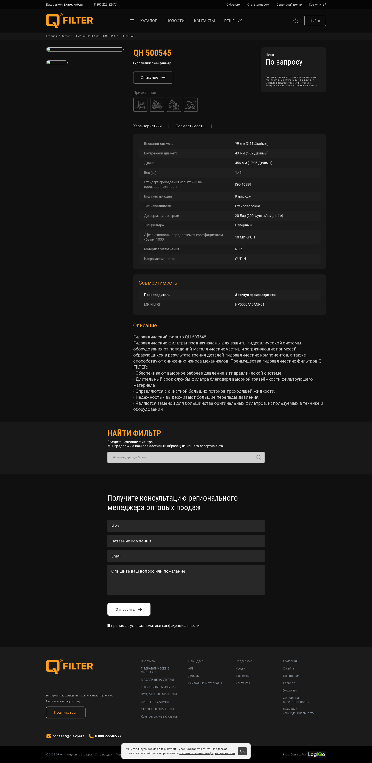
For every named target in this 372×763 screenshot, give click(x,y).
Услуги (240, 668)
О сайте (288, 668)
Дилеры (193, 676)
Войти (315, 21)
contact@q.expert (68, 736)
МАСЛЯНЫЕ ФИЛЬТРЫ (157, 680)
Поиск (119, 754)
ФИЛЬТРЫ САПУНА (155, 702)
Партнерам (291, 676)
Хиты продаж (103, 754)
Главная (51, 36)
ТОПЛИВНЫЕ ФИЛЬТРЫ (158, 687)
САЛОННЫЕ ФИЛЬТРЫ (157, 709)
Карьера (289, 683)
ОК (242, 751)
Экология (290, 690)
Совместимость (190, 126)
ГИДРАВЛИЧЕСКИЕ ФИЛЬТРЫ (95, 36)
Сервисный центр (289, 4)
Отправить (125, 609)
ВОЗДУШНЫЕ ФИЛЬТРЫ (159, 694)
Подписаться (66, 712)
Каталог (148, 21)
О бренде (233, 4)
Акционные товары (79, 754)
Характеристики (147, 126)
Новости (175, 21)
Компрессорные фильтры (159, 716)
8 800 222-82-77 (105, 4)
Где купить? (317, 4)
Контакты (204, 21)
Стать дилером (258, 4)
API (190, 668)
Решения (233, 21)
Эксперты (243, 676)
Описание (149, 77)
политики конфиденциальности (171, 625)
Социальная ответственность (296, 700)
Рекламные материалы (205, 683)
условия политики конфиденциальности (207, 753)
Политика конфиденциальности (299, 711)
